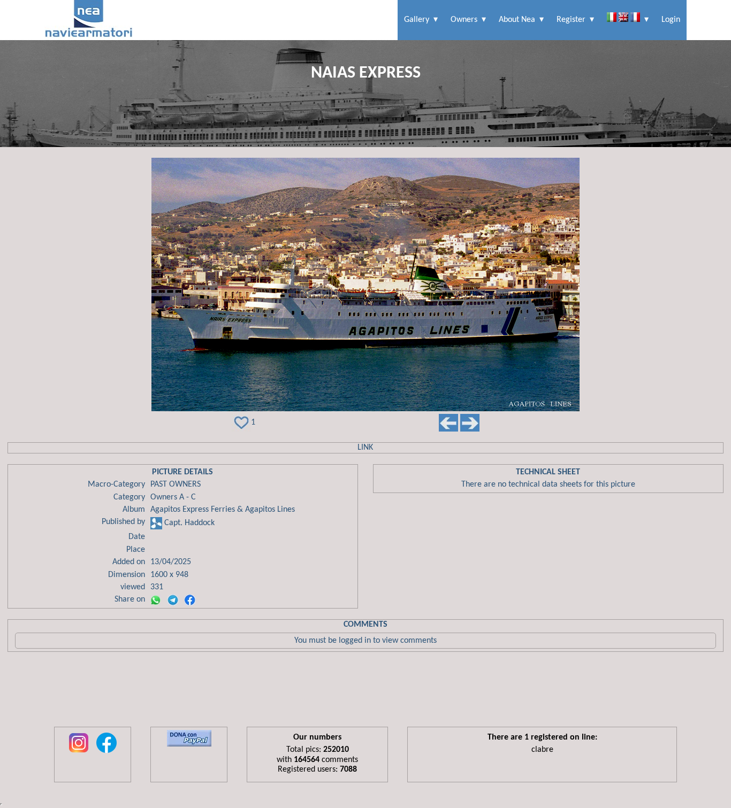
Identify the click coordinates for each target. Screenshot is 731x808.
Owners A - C (173, 497)
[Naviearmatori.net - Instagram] (79, 753)
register (571, 20)
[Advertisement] (365, 692)
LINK (365, 447)
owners (464, 20)
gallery (416, 20)
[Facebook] (190, 600)
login (670, 20)
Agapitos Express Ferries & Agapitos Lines (222, 509)
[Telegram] (172, 600)
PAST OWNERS (175, 484)
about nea (517, 20)
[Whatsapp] (155, 600)
